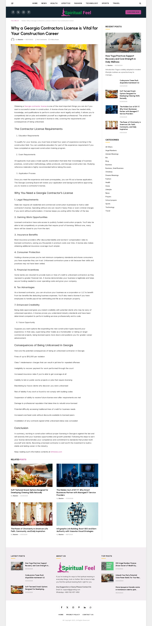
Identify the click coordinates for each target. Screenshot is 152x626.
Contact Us (88, 614)
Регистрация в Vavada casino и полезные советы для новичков (128, 588)
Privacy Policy (73, 614)
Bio (106, 157)
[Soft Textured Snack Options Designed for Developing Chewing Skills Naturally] (32, 475)
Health (53, 3)
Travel (116, 3)
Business (108, 165)
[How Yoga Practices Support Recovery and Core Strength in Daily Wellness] (123, 43)
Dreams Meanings (112, 175)
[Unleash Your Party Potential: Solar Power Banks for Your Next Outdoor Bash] (107, 578)
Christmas (108, 172)
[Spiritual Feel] (76, 12)
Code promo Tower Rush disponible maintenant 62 (129, 81)
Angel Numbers (111, 150)
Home (35, 3)
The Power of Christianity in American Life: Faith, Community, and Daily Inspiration (29, 530)
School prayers (111, 200)
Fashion (78, 3)
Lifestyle (65, 3)
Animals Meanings (112, 154)
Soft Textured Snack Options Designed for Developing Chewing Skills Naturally (29, 491)
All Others (108, 147)
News (44, 3)
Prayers (108, 197)
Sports (105, 3)
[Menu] (12, 3)
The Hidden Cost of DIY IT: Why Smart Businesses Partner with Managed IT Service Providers (76, 492)
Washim (20, 39)
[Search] (140, 3)
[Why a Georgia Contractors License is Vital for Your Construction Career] (54, 72)
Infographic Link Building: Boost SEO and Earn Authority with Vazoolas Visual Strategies (76, 530)
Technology (92, 3)
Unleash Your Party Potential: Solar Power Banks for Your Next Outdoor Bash (128, 576)
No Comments (42, 39)
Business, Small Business (114, 168)
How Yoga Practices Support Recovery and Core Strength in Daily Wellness (120, 58)
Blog (107, 161)
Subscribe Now (133, 12)
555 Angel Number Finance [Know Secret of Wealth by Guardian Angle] (126, 564)
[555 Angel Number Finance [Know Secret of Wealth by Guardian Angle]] (107, 566)
